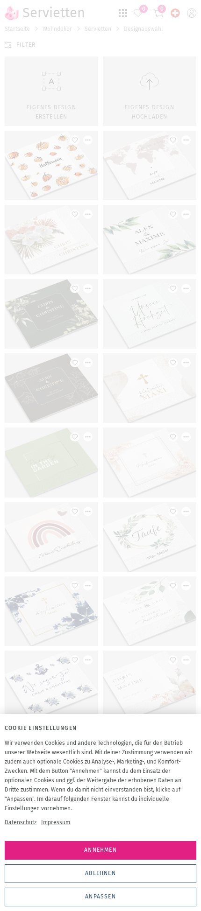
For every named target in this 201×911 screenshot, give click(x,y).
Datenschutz (20, 822)
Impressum (55, 822)
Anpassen (100, 896)
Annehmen (100, 850)
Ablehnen (100, 873)
